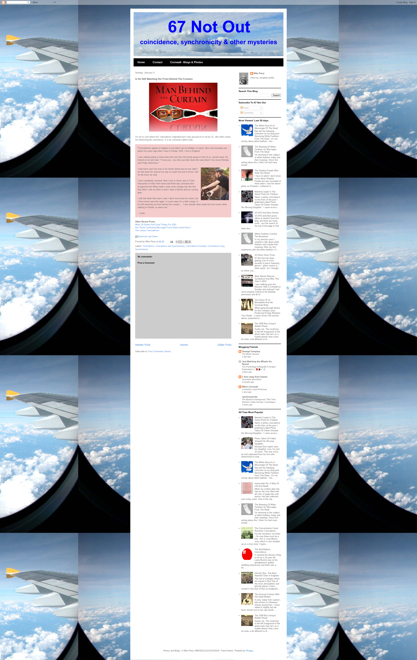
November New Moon (251, 379)
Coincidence (148, 246)
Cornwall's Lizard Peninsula (254, 389)
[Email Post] (171, 241)
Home (141, 62)
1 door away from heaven (254, 377)
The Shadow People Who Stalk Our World (266, 171)
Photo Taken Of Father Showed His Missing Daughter (265, 441)
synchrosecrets (249, 397)
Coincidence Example (196, 246)
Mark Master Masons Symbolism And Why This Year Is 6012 (267, 278)
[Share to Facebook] (186, 241)
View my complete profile (262, 78)
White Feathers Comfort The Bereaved (266, 235)
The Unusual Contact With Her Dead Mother (267, 595)
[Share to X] (183, 241)
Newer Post (142, 344)
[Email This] (177, 241)
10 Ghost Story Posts (265, 255)
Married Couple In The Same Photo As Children (266, 193)
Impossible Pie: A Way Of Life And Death (267, 484)
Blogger (249, 650)
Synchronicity (141, 249)
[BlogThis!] (180, 241)
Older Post (224, 344)
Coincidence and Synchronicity (170, 246)
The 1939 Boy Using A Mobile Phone (265, 324)
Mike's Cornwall (250, 387)
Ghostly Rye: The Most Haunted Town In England (267, 574)
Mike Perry (259, 73)
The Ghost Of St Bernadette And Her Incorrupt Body (264, 302)
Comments (248, 113)
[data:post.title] (146, 236)
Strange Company (251, 351)
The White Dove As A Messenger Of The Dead (266, 126)
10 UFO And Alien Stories (267, 212)
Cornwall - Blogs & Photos (186, 62)
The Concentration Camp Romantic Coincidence (266, 529)
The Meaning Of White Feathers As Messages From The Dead (265, 149)
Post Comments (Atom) (159, 351)
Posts (246, 108)
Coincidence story (216, 246)
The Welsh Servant (250, 354)
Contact (157, 62)
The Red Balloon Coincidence (262, 550)
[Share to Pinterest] (189, 241)
